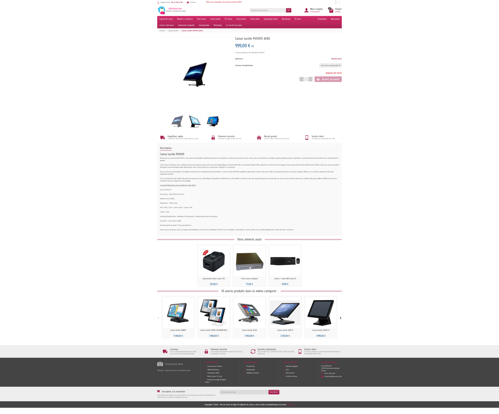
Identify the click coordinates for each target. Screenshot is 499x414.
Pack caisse (201, 19)
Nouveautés (335, 19)
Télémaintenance (213, 369)
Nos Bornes (286, 19)
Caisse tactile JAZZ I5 (285, 330)
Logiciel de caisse (166, 19)
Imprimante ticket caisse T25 (214, 278)
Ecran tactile (241, 19)
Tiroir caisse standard (249, 278)
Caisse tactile (215, 19)
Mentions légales (292, 366)
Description (166, 148)
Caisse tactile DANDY (178, 330)
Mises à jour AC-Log (214, 376)
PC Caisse (228, 19)
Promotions (322, 19)
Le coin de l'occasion (234, 25)
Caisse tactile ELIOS (249, 330)
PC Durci (298, 19)
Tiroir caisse (255, 19)
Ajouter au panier (331, 79)
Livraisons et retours (214, 366)
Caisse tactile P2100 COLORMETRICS (214, 330)
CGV (287, 369)
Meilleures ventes (253, 373)
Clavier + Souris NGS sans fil (285, 278)
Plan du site (290, 373)
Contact (193, 2)
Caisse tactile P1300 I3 (320, 330)
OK (289, 10)
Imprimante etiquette (186, 25)
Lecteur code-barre (166, 25)
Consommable (204, 25)
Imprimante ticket (271, 19)
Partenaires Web (213, 373)
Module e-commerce (185, 19)
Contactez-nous (291, 376)
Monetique (218, 25)
